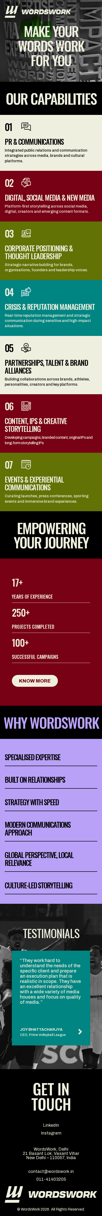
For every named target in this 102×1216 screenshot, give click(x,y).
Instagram (51, 1133)
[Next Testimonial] (79, 1032)
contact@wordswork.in (51, 1171)
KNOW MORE (35, 680)
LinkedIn (51, 1125)
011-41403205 (51, 1179)
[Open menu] (94, 12)
